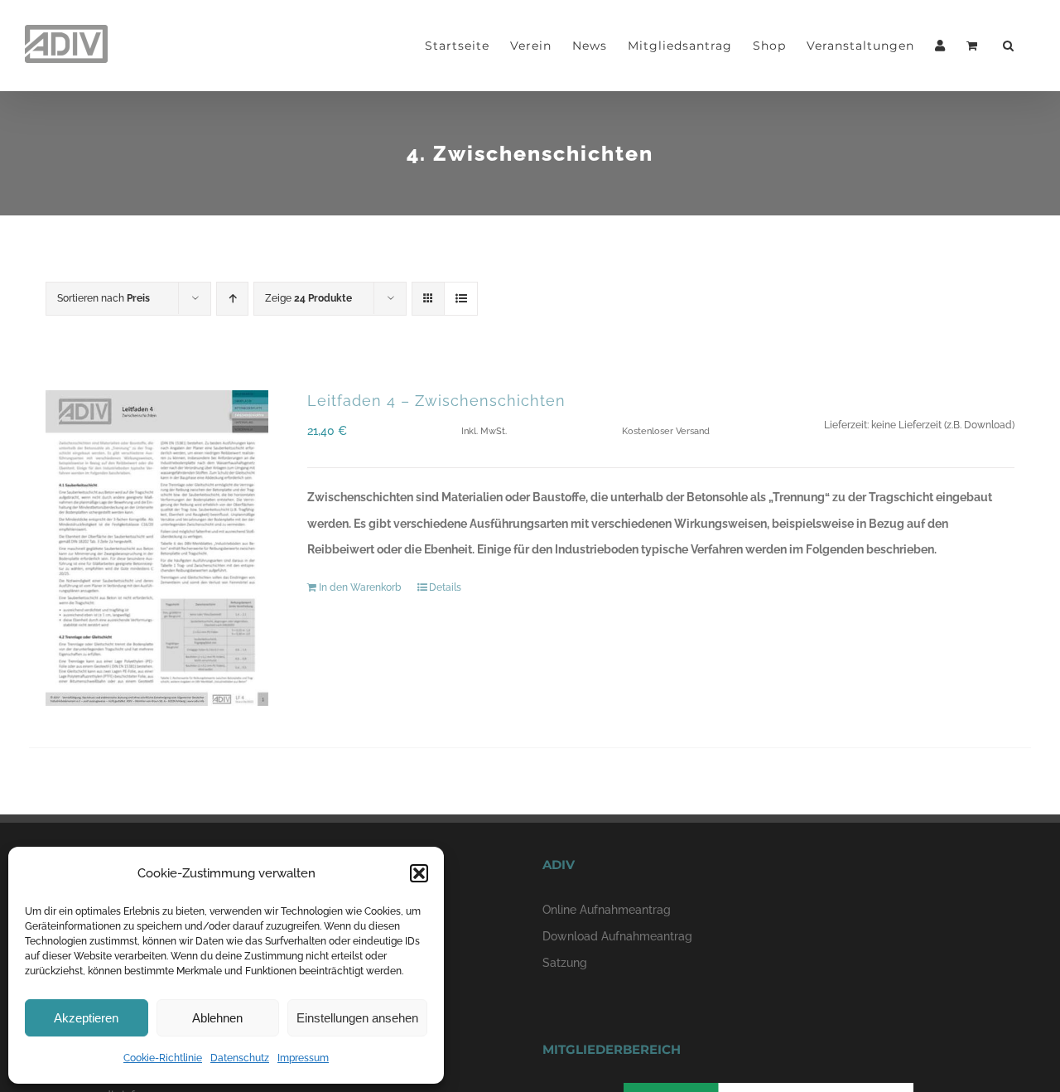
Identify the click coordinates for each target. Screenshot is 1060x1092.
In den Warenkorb (360, 587)
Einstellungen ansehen (357, 1018)
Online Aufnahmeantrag (606, 909)
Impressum (303, 1058)
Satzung (564, 962)
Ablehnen (217, 1018)
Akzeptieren (86, 1018)
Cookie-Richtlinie (162, 1058)
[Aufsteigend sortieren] (232, 299)
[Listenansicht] (461, 299)
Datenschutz (239, 1058)
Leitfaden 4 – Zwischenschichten (436, 400)
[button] (419, 873)
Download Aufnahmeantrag (617, 936)
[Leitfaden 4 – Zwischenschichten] (157, 548)
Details (445, 587)
